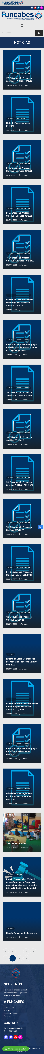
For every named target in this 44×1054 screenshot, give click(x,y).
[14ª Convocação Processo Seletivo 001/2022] (22, 429)
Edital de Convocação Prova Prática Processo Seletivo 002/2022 (20, 796)
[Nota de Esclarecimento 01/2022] (22, 114)
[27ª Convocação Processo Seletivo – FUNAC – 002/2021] (22, 70)
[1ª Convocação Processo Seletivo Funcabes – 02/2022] (22, 249)
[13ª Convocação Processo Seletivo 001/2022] (22, 518)
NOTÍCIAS (10, 73)
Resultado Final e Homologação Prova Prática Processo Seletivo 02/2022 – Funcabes (22, 347)
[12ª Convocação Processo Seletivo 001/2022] (22, 608)
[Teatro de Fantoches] (22, 832)
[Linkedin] (38, 7)
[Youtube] (35, 7)
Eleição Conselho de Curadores (21, 933)
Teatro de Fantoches (16, 843)
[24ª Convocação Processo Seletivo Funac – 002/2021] (22, 563)
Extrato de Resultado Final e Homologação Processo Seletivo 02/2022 (19, 302)
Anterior (6, 951)
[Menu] (41, 3)
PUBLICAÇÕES (21, 118)
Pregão (19, 874)
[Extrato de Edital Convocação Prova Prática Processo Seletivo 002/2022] (22, 653)
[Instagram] (41, 7)
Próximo (26, 958)
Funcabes (24, 85)
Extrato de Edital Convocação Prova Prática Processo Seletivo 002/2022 (22, 662)
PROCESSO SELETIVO (23, 73)
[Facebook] (32, 7)
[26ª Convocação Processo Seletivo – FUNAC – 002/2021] (22, 384)
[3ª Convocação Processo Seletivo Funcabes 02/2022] (22, 159)
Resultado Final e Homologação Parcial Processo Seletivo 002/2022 (21, 751)
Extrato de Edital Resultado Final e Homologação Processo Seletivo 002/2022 (22, 706)
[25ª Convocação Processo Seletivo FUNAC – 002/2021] (22, 474)
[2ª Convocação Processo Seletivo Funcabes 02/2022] (22, 204)
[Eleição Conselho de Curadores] (22, 921)
